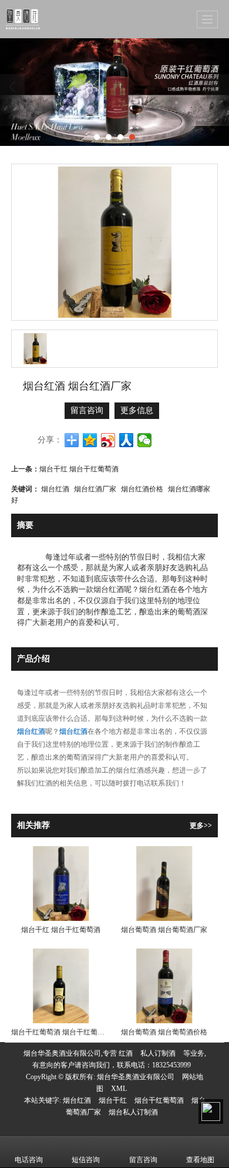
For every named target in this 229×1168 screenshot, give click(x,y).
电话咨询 (29, 1160)
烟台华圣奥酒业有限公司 (135, 1077)
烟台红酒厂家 (95, 488)
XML (119, 1088)
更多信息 (136, 410)
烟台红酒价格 (142, 488)
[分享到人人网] (126, 440)
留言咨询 (86, 410)
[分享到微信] (144, 440)
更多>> (201, 825)
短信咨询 (86, 1160)
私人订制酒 (158, 1053)
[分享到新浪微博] (108, 440)
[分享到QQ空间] (90, 440)
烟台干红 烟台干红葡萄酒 (79, 468)
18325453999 (171, 1065)
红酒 (126, 1053)
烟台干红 (113, 1100)
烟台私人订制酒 (133, 1112)
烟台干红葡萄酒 (159, 1100)
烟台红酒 (55, 488)
